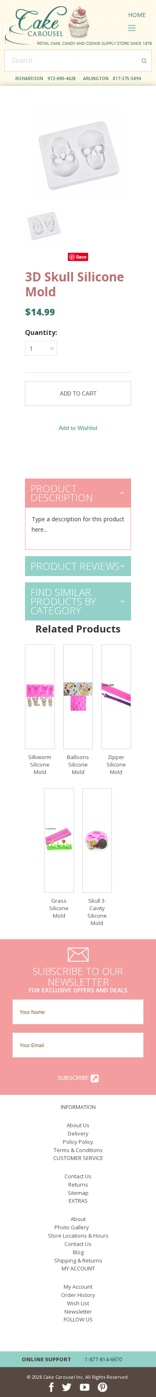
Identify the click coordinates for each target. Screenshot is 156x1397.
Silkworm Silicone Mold (39, 764)
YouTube (84, 1338)
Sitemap (78, 1193)
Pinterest (102, 1338)
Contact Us (78, 1176)
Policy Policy (78, 1141)
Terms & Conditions (78, 1150)
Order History (78, 1295)
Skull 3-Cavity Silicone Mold (97, 912)
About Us (78, 1125)
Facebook (51, 1338)
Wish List (78, 1303)
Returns (78, 1184)
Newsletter (78, 1311)
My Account (78, 1286)
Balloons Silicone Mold (78, 764)
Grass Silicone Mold (59, 908)
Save (81, 257)
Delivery (78, 1133)
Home (137, 15)
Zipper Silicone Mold (116, 764)
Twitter (67, 1338)
